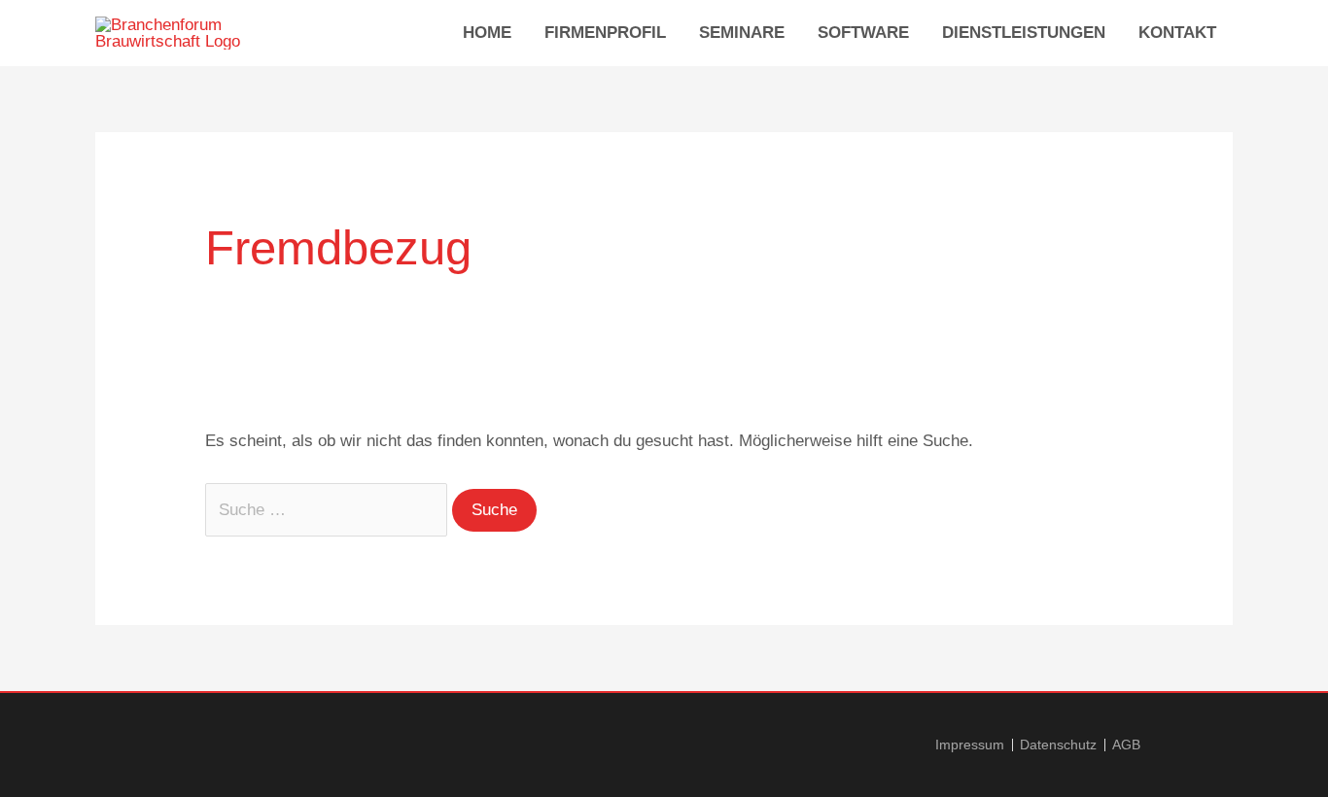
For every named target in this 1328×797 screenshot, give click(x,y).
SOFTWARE (863, 32)
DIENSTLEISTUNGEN (1023, 32)
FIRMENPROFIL (605, 32)
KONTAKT (1177, 32)
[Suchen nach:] (328, 510)
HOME (487, 32)
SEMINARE (742, 32)
